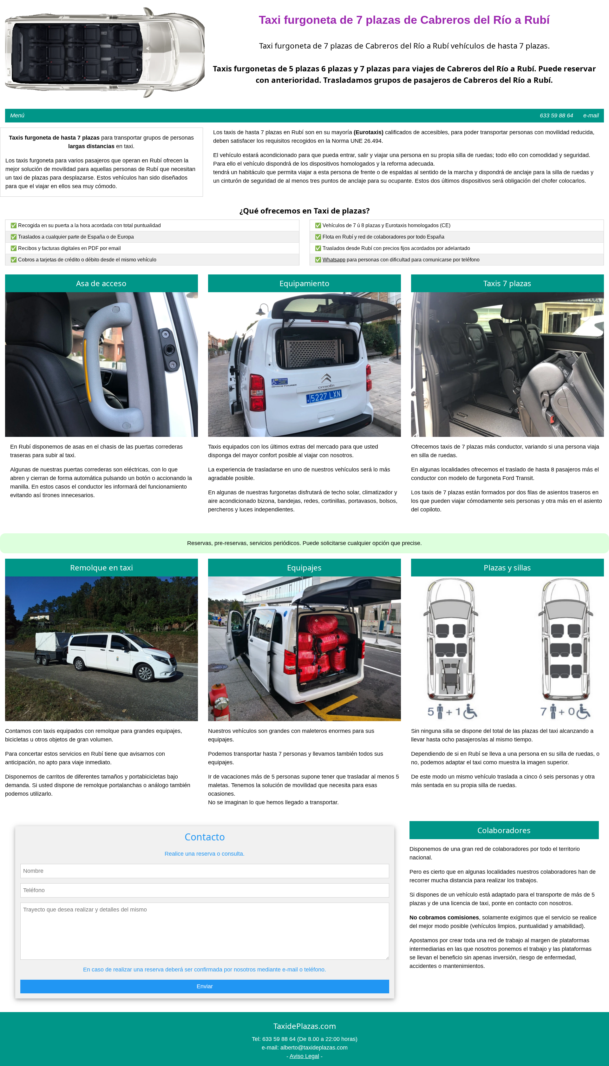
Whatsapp (334, 259)
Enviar (205, 986)
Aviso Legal (304, 1056)
